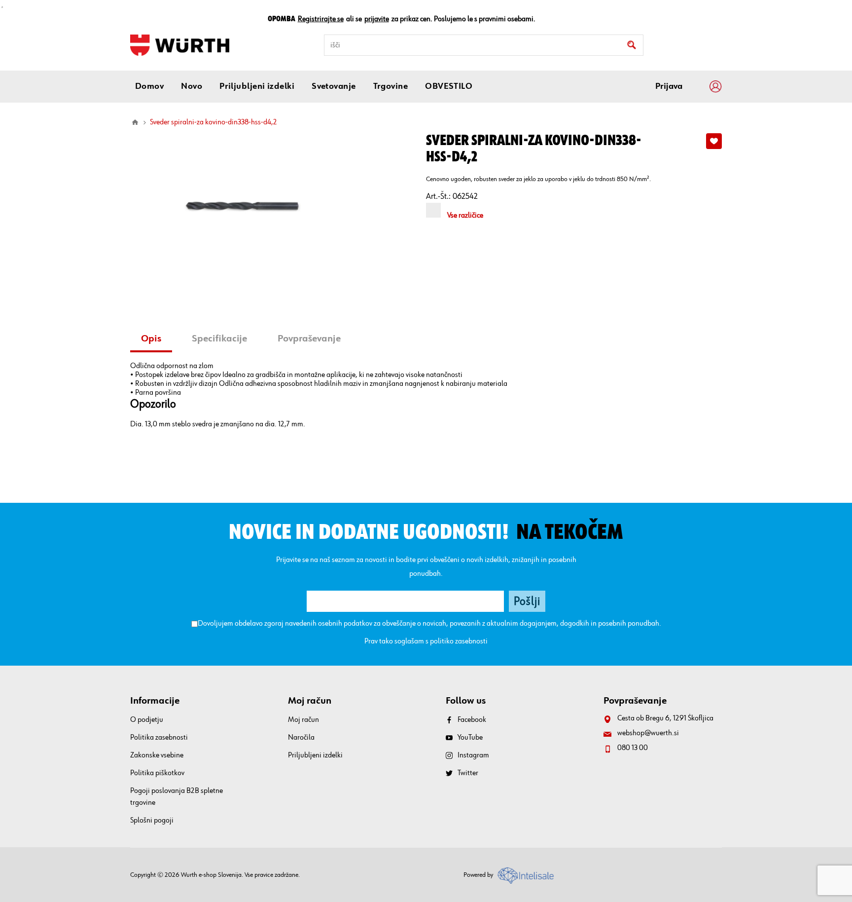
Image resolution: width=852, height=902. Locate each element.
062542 (465, 196)
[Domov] (135, 122)
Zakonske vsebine (156, 755)
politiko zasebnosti (459, 641)
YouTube (470, 738)
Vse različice (465, 216)
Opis (151, 338)
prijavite (376, 19)
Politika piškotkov (157, 773)
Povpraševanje (309, 338)
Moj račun (303, 720)
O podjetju (146, 720)
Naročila (301, 738)
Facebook (472, 720)
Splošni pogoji (152, 821)
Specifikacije (219, 338)
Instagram (473, 755)
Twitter (468, 773)
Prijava (668, 86)
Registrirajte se (321, 19)
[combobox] (483, 45)
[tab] (154, 339)
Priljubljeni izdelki (315, 755)
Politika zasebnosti (159, 738)
